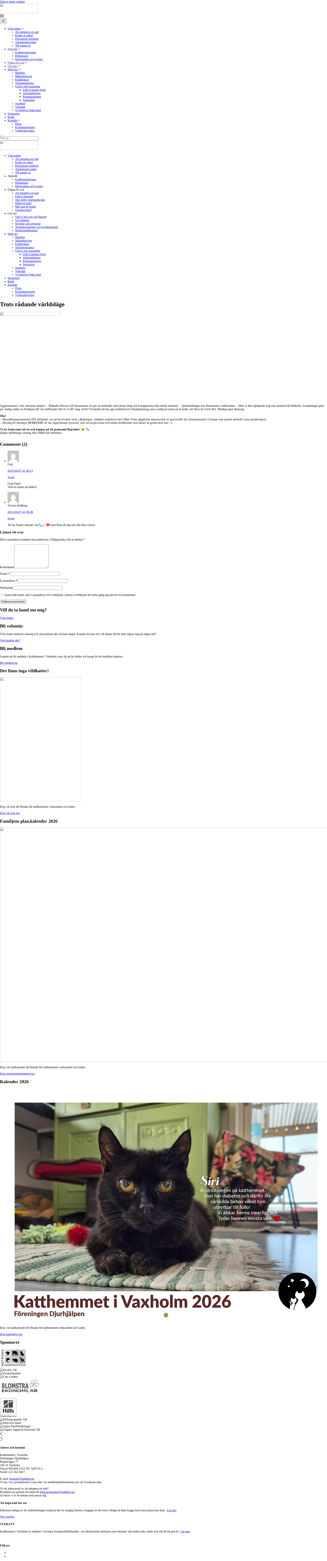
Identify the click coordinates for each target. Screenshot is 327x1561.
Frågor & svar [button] (16, 62)
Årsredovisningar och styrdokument (36, 227)
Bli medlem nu (9, 662)
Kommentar (7, 567)
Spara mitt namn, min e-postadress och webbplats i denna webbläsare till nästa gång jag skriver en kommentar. (70, 594)
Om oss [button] (12, 66)
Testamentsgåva (24, 83)
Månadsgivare (23, 76)
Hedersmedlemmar (26, 230)
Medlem (20, 72)
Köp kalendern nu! (11, 1334)
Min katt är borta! (25, 206)
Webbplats (6, 587)
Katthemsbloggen (25, 52)
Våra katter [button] (14, 155)
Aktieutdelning (31, 93)
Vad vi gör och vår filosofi (30, 216)
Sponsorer (14, 113)
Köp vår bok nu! (10, 813)
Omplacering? (23, 210)
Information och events (29, 59)
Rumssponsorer (32, 96)
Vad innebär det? (10, 640)
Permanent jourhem (26, 38)
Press (18, 123)
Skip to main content (12, 1)
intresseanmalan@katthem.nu (57, 1492)
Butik (11, 117)
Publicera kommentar (13, 601)
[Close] (3, 21)
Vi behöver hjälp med (28, 110)
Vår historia (22, 220)
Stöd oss (13, 69)
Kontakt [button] (12, 284)
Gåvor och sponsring (27, 86)
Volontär (20, 106)
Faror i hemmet (24, 196)
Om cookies (7, 1516)
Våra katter (15, 28)
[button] (163, 16)
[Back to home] (19, 12)
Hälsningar (21, 55)
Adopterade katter (26, 42)
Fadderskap (22, 79)
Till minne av (23, 45)
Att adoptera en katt (27, 32)
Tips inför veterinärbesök (30, 199)
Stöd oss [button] (13, 233)
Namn (5, 573)
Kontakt (13, 120)
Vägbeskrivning (24, 130)
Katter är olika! (24, 35)
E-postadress (8, 580)
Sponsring (29, 100)
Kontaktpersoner (25, 127)
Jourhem (20, 103)
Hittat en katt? (23, 203)
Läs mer (172, 1510)
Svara (11, 477)
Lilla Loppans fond (34, 89)
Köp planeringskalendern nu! (17, 1073)
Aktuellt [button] (13, 49)
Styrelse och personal (27, 223)
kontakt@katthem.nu (21, 1478)
